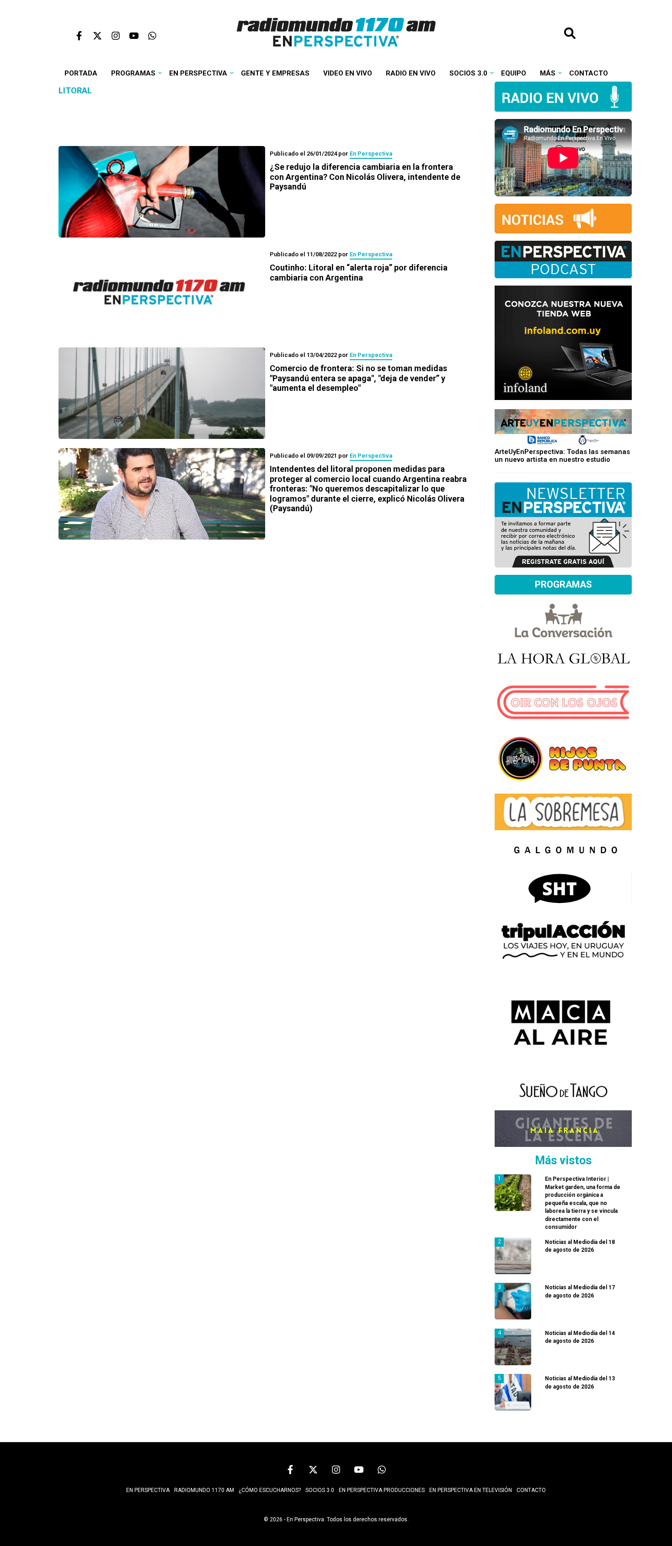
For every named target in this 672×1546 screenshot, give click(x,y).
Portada (80, 73)
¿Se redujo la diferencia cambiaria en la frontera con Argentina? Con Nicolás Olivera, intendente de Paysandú (365, 176)
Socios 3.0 (468, 73)
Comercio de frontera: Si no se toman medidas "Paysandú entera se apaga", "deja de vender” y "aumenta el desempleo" (358, 378)
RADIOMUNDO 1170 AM (204, 1490)
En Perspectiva (198, 73)
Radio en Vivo (411, 73)
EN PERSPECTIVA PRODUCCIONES (382, 1490)
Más (547, 73)
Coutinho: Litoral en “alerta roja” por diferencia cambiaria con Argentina (359, 272)
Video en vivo (347, 73)
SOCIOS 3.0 (319, 1490)
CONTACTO (531, 1490)
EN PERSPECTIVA (148, 1490)
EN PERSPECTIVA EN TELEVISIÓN (470, 1490)
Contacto (588, 73)
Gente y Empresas (275, 73)
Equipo (513, 73)
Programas (133, 73)
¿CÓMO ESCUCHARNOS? (270, 1490)
